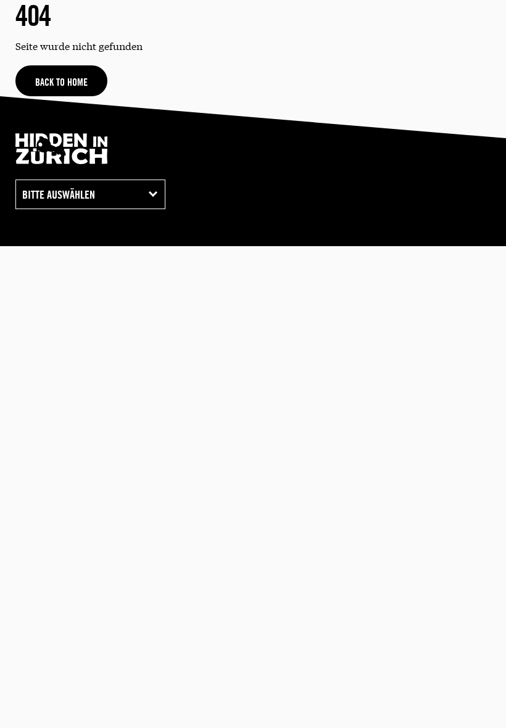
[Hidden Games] (62, 159)
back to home (61, 82)
